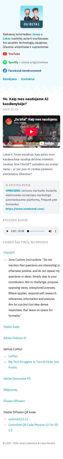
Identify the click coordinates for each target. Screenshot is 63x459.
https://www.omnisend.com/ (25, 209)
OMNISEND (13, 190)
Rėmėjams (10, 79)
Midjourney (11, 390)
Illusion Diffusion (14, 401)
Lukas (7, 38)
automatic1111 (18, 419)
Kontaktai (27, 79)
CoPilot (13, 356)
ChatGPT (9, 252)
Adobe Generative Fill (17, 378)
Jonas (36, 34)
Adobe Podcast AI (15, 338)
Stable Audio (12, 327)
